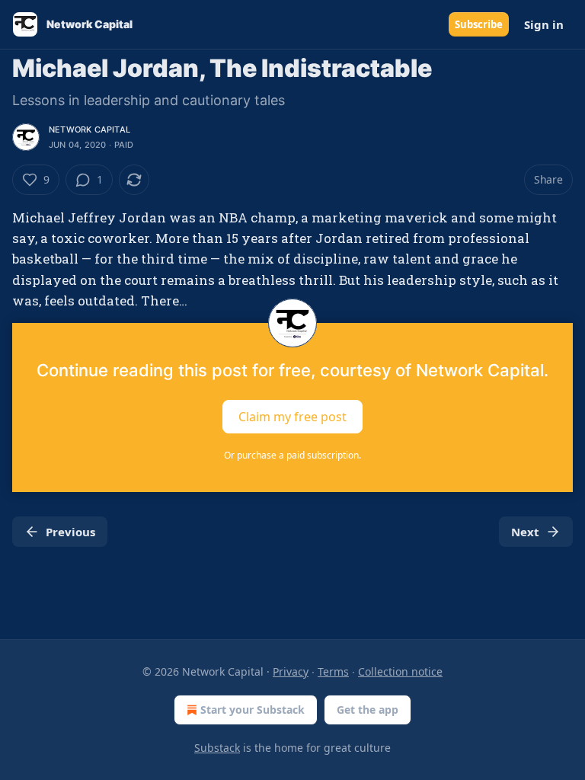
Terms (333, 671)
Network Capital (89, 129)
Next (525, 531)
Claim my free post (292, 416)
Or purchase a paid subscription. (292, 455)
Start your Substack (252, 709)
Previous (70, 531)
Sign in (544, 24)
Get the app (367, 709)
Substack (217, 747)
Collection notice (400, 671)
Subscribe (479, 24)
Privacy (290, 671)
